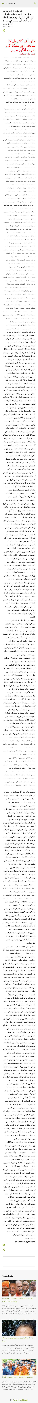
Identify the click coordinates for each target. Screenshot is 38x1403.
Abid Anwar (10, 3)
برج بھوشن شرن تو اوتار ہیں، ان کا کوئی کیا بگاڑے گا (17, 1377)
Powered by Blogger (20, 1400)
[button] (4, 30)
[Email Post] (4, 1245)
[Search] (35, 3)
